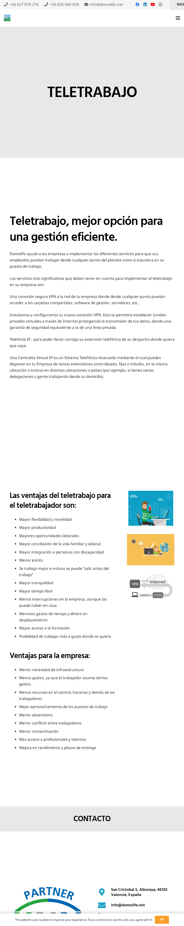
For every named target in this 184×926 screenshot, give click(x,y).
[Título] (7, 18)
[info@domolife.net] (104, 905)
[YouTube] (153, 4)
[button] (178, 18)
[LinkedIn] (145, 4)
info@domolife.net (128, 905)
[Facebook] (137, 4)
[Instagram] (160, 4)
